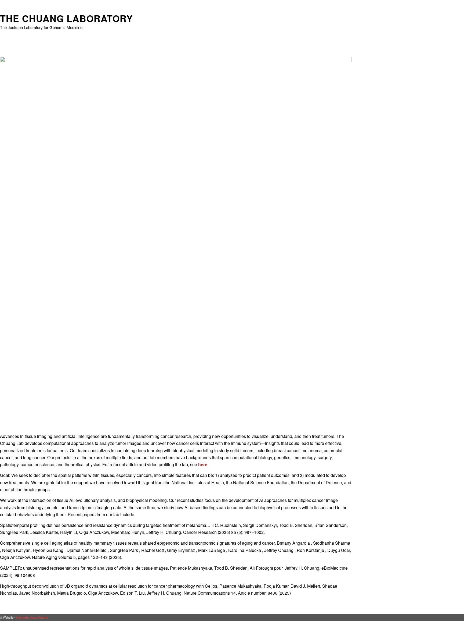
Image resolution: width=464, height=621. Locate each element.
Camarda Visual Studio (32, 617)
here (202, 464)
